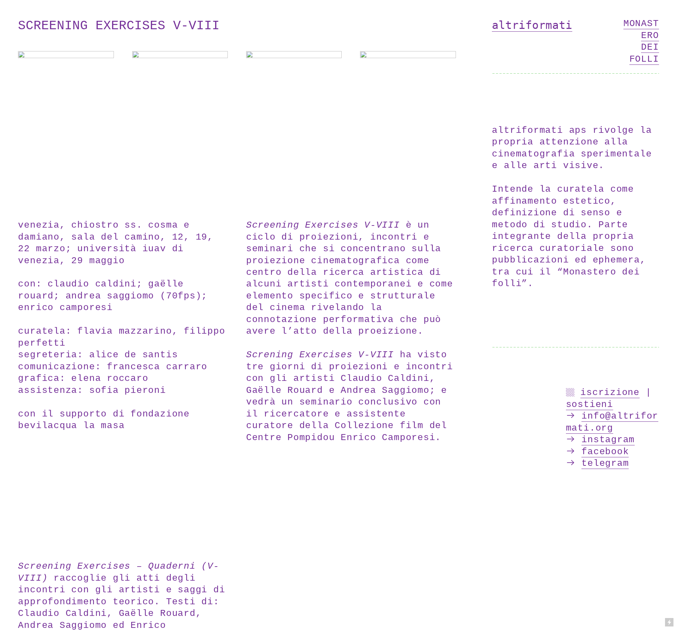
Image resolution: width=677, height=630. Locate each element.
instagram (608, 440)
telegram (605, 463)
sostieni (589, 405)
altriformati (532, 25)
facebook (605, 452)
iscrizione (610, 393)
